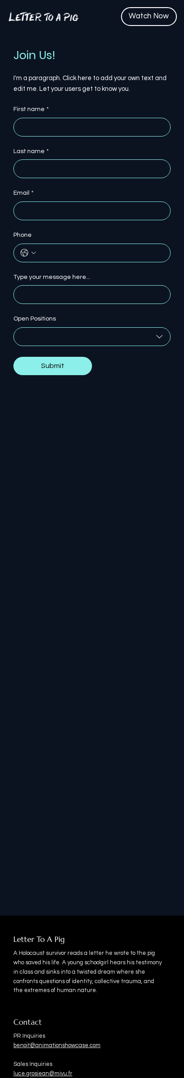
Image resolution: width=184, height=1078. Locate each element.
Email (23, 193)
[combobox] (92, 336)
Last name (31, 151)
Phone (22, 235)
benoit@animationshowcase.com (56, 1045)
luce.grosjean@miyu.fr (42, 1073)
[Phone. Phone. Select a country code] (28, 253)
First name (31, 109)
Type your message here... (51, 277)
